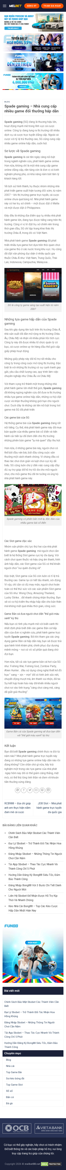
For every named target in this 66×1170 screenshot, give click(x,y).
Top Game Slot (14, 1084)
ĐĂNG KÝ (32, 6)
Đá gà (9, 1103)
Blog (7, 102)
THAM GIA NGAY (52, 6)
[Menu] (5, 6)
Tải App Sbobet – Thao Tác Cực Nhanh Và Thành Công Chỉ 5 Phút (31, 1034)
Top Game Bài (14, 1072)
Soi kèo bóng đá (15, 1078)
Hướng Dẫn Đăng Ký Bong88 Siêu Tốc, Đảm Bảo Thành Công (31, 1045)
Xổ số (9, 1090)
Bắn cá (10, 1097)
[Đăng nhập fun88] (33, 81)
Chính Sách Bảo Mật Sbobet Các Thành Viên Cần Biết (31, 1004)
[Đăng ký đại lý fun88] (33, 22)
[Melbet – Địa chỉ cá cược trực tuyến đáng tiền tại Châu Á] (15, 6)
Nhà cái (10, 1066)
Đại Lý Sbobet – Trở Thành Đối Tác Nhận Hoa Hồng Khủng (29, 1014)
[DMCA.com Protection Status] (51, 1164)
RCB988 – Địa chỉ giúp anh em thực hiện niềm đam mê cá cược (17, 808)
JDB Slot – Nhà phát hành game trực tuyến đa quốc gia (49, 808)
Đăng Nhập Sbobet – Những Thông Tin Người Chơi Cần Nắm (29, 1024)
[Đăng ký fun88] (33, 952)
